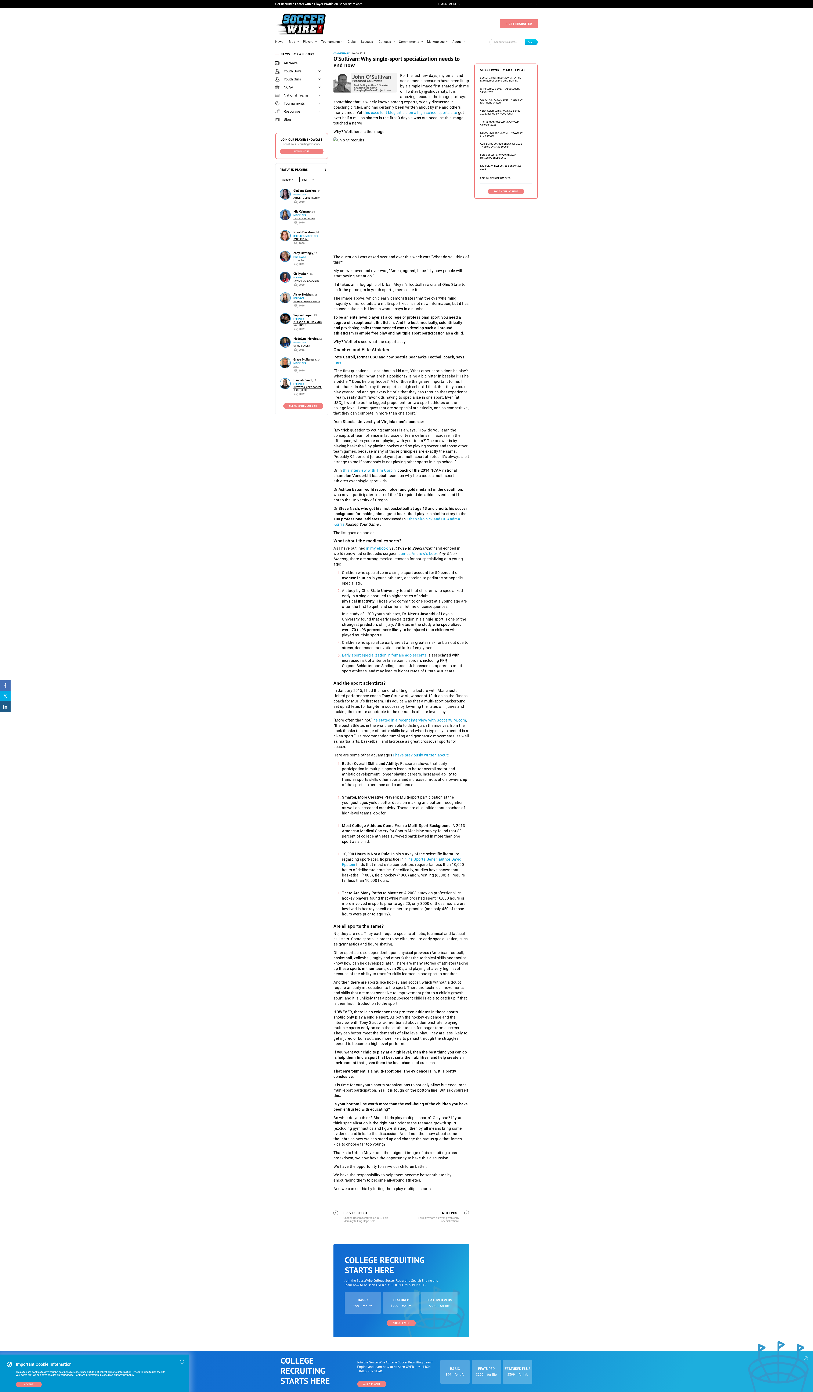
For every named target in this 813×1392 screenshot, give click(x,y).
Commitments (409, 41)
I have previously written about (420, 755)
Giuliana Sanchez (305, 191)
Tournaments (330, 41)
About (456, 41)
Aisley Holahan (303, 294)
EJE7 (296, 366)
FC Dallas (299, 260)
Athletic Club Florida (306, 197)
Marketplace (436, 41)
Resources (292, 111)
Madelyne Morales (306, 339)
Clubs (352, 41)
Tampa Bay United (304, 218)
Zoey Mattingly (303, 253)
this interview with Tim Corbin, (370, 470)
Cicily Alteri (301, 274)
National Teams (296, 95)
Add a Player (401, 1323)
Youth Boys (293, 71)
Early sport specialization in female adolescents (384, 655)
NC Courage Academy (306, 280)
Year (304, 179)
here (337, 362)
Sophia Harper (303, 315)
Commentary (341, 53)
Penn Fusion (300, 239)
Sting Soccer (301, 345)
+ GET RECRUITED (519, 23)
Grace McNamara (305, 359)
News (279, 41)
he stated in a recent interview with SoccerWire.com (419, 720)
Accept (28, 1384)
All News (291, 63)
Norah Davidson (304, 232)
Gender (286, 179)
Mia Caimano (302, 211)
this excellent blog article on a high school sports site (410, 112)
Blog (292, 41)
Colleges (385, 41)
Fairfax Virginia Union (306, 301)
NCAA (288, 87)
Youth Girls (292, 79)
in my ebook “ (400, 548)
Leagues (367, 41)
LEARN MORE (447, 4)
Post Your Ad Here (506, 191)
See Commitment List (303, 406)
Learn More (302, 151)
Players (308, 41)
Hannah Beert (303, 380)
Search (531, 42)
